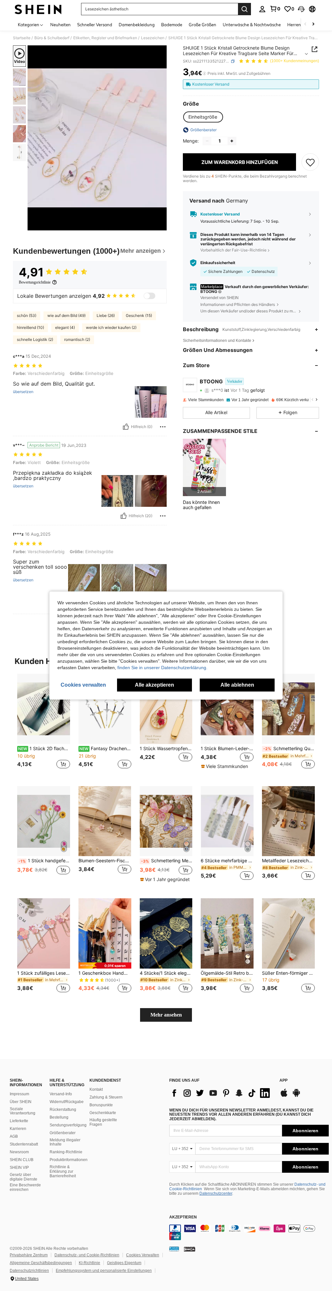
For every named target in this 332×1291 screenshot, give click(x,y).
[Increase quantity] (232, 141)
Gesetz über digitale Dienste (23, 1176)
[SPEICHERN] (310, 162)
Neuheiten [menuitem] (60, 24)
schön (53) (26, 315)
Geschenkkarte (102, 1113)
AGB (14, 1136)
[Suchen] (244, 9)
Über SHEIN (20, 1101)
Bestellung (59, 1117)
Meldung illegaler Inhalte (65, 1142)
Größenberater (63, 1133)
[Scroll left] (305, 24)
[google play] (296, 1096)
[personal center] (262, 9)
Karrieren (18, 1128)
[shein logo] (38, 9)
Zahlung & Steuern (106, 1097)
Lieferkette (19, 1121)
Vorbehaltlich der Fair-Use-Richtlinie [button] (233, 250)
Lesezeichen (152, 38)
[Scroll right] (313, 24)
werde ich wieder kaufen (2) (111, 327)
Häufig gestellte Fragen (103, 1122)
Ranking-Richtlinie (66, 1152)
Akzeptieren (183, 1217)
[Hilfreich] (126, 427)
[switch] (149, 296)
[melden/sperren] (163, 427)
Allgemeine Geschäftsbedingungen (41, 1263)
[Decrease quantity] (207, 141)
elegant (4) (65, 327)
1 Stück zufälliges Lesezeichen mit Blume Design (43, 973)
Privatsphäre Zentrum (29, 1255)
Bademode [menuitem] (171, 24)
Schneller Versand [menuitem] (94, 24)
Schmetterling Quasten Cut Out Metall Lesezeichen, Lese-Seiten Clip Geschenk (289, 748)
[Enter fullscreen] (161, 225)
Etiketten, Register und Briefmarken (105, 38)
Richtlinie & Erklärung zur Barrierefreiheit (63, 1171)
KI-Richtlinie (89, 1263)
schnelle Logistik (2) (35, 339)
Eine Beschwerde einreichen (25, 1187)
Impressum (19, 1094)
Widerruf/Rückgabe (67, 1101)
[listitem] (204, 467)
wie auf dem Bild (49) (66, 315)
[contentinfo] (249, 1232)
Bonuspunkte (101, 1105)
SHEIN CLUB (21, 1159)
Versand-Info (61, 1094)
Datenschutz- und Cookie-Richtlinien (86, 1255)
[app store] (284, 1096)
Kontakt (96, 1089)
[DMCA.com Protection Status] (189, 1249)
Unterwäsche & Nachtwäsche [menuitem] (252, 24)
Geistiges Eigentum (124, 1263)
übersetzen (23, 392)
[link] (274, 9)
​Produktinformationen (69, 1159)
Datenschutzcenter (215, 1193)
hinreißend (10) (30, 327)
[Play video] (97, 138)
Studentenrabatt (24, 1144)
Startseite (21, 38)
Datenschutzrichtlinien (29, 1270)
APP (283, 1080)
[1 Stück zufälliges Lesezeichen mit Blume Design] (43, 933)
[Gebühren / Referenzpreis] (204, 73)
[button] (301, 9)
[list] (221, 1093)
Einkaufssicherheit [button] (217, 263)
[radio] (203, 116)
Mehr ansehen (166, 1015)
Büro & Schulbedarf (51, 38)
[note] (225, 766)
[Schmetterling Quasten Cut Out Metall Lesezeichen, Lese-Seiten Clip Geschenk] (288, 709)
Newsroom (19, 1152)
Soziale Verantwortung (22, 1111)
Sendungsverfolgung (68, 1125)
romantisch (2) (77, 339)
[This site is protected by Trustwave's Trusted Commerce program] (174, 1249)
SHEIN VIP (19, 1167)
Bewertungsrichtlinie (35, 282)
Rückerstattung (63, 1109)
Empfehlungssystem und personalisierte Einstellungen (104, 1270)
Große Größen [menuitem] (202, 24)
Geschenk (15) (139, 315)
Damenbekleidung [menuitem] (137, 24)
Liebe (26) (106, 315)
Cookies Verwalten (142, 1255)
